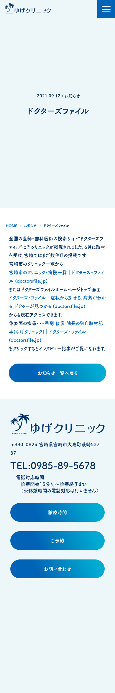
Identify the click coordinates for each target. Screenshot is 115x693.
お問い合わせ (57, 569)
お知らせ (30, 225)
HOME (11, 225)
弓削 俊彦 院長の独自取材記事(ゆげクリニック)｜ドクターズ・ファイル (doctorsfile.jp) (56, 332)
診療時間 (57, 512)
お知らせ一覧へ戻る (58, 373)
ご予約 (57, 540)
